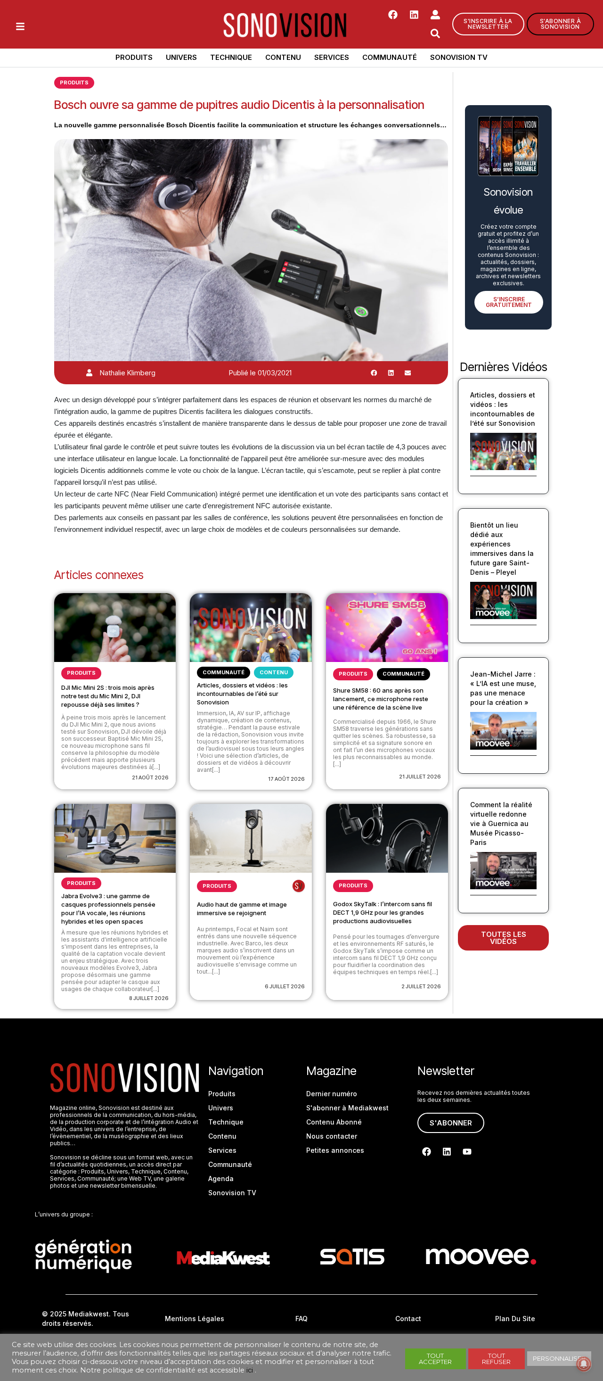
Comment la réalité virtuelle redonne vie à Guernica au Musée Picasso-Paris (501, 823)
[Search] (435, 33)
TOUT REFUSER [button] (496, 1358)
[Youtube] (467, 1151)
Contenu (283, 57)
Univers (181, 57)
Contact (408, 1319)
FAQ (301, 1319)
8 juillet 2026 (149, 998)
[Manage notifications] (583, 1364)
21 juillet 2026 (420, 776)
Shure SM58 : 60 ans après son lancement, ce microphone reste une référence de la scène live (380, 698)
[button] (373, 372)
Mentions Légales (194, 1319)
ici (249, 1370)
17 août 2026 (286, 779)
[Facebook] (392, 14)
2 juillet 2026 (421, 986)
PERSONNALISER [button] (559, 1358)
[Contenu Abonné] (299, 886)
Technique (231, 57)
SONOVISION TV (459, 57)
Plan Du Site (515, 1319)
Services (331, 57)
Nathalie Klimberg (127, 372)
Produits (134, 57)
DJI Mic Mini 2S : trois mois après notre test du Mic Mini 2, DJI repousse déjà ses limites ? (108, 696)
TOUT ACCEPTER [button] (435, 1358)
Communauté (389, 57)
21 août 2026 (150, 777)
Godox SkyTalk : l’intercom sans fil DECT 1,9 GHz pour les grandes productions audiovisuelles (382, 912)
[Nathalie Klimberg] (89, 372)
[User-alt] (435, 14)
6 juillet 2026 (285, 986)
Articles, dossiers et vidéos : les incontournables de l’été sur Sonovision (242, 693)
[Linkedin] (414, 14)
